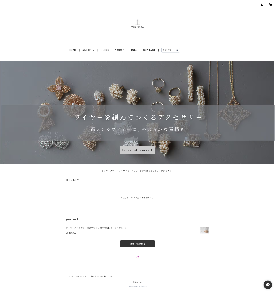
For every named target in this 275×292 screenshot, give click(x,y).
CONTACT (149, 50)
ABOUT (119, 50)
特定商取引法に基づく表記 (102, 276)
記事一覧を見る (137, 243)
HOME (73, 50)
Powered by (134, 287)
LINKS (133, 50)
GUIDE (105, 50)
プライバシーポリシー (77, 276)
